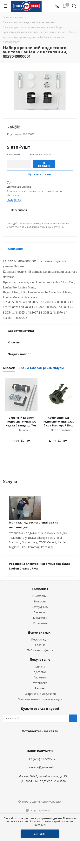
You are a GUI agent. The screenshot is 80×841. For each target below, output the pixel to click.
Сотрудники (40, 607)
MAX (49, 740)
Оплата (40, 666)
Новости (40, 601)
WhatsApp (39, 740)
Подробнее (14, 199)
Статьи (40, 645)
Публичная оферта (40, 650)
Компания (40, 589)
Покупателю (40, 659)
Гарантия (40, 677)
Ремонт (40, 688)
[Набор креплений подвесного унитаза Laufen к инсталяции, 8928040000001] (40, 90)
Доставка (40, 672)
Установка (40, 683)
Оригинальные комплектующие (40, 699)
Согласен (40, 834)
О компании (40, 596)
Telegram (29, 740)
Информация (40, 639)
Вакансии (40, 612)
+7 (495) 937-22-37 (42, 759)
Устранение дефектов (40, 694)
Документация (40, 632)
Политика (40, 623)
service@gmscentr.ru (43, 767)
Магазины (40, 618)
